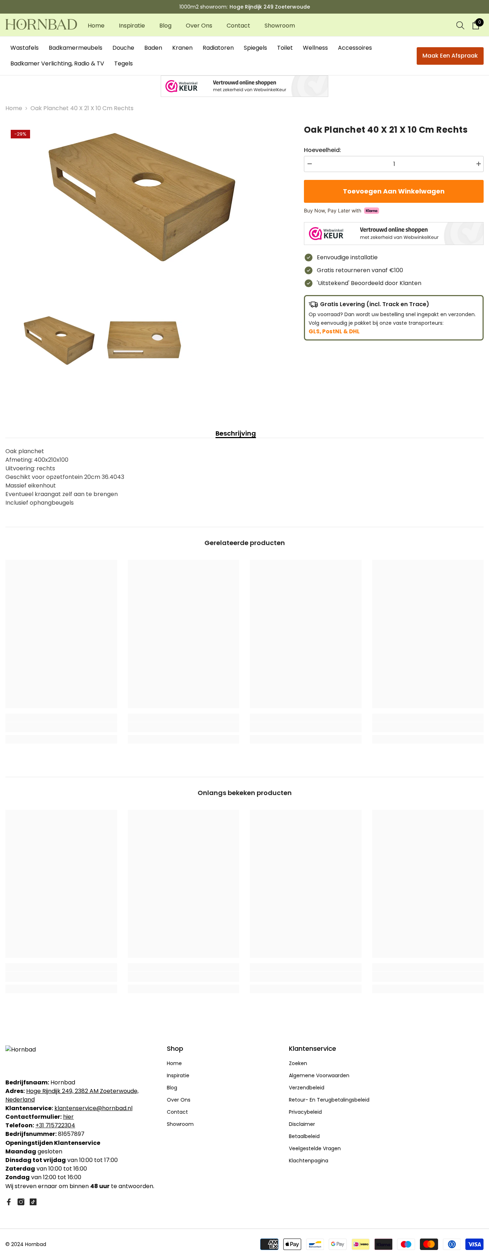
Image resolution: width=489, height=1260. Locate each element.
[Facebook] (8, 1201)
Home (13, 108)
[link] (61, 727)
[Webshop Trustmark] (244, 86)
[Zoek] (460, 25)
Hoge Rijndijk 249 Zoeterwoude (269, 6)
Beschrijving (236, 433)
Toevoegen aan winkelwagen (395, 191)
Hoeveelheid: (322, 150)
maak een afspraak (450, 56)
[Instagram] (21, 1201)
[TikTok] (33, 1201)
